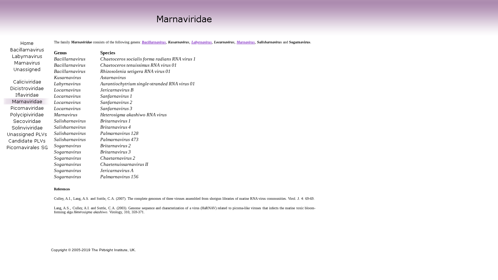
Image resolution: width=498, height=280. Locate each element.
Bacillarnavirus (154, 42)
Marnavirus (246, 42)
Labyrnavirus (201, 42)
